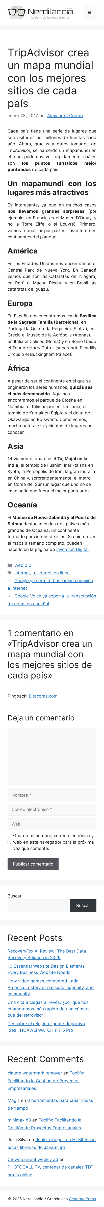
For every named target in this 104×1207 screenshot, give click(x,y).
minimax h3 (19, 1120)
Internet (22, 572)
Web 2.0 (22, 565)
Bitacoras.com (43, 696)
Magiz (14, 1100)
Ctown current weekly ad (33, 1159)
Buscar (14, 895)
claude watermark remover (35, 1072)
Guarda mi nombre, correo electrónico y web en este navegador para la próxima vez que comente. (53, 842)
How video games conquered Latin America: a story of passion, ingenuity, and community (51, 987)
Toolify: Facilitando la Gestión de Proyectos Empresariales (46, 1080)
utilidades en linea (51, 572)
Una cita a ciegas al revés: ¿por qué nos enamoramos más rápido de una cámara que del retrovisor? (49, 1009)
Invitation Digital (72, 549)
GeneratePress (82, 1198)
